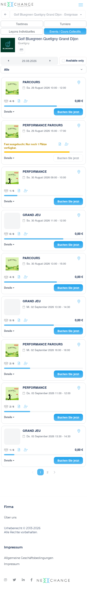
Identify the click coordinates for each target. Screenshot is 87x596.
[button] (21, 50)
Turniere (65, 24)
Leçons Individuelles (22, 31)
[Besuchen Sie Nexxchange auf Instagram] (5, 580)
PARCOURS (31, 82)
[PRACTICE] (79, 82)
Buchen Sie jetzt (68, 112)
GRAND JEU (32, 215)
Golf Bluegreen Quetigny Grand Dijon (48, 38)
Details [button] (8, 111)
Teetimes (22, 24)
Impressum (12, 564)
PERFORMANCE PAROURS (43, 125)
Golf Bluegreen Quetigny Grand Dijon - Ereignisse (47, 14)
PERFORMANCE (35, 171)
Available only (75, 60)
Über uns (10, 517)
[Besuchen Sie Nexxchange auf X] (14, 580)
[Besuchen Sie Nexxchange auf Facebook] (32, 580)
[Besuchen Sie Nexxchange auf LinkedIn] (23, 580)
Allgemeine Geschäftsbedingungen (28, 558)
